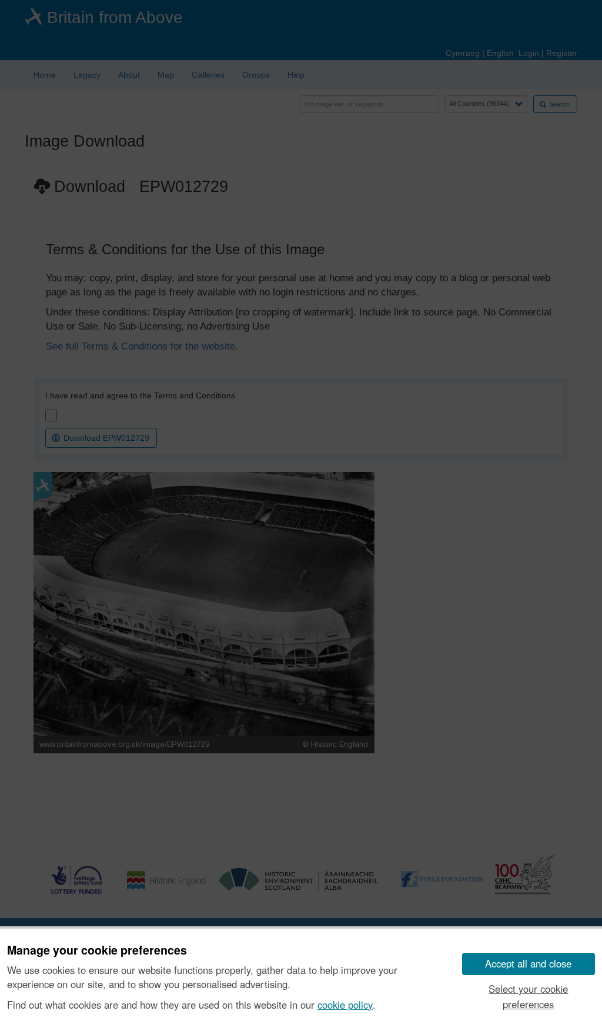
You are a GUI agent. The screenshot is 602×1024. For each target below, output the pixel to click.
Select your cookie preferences (528, 996)
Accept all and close (528, 963)
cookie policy (345, 1005)
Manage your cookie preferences (97, 950)
